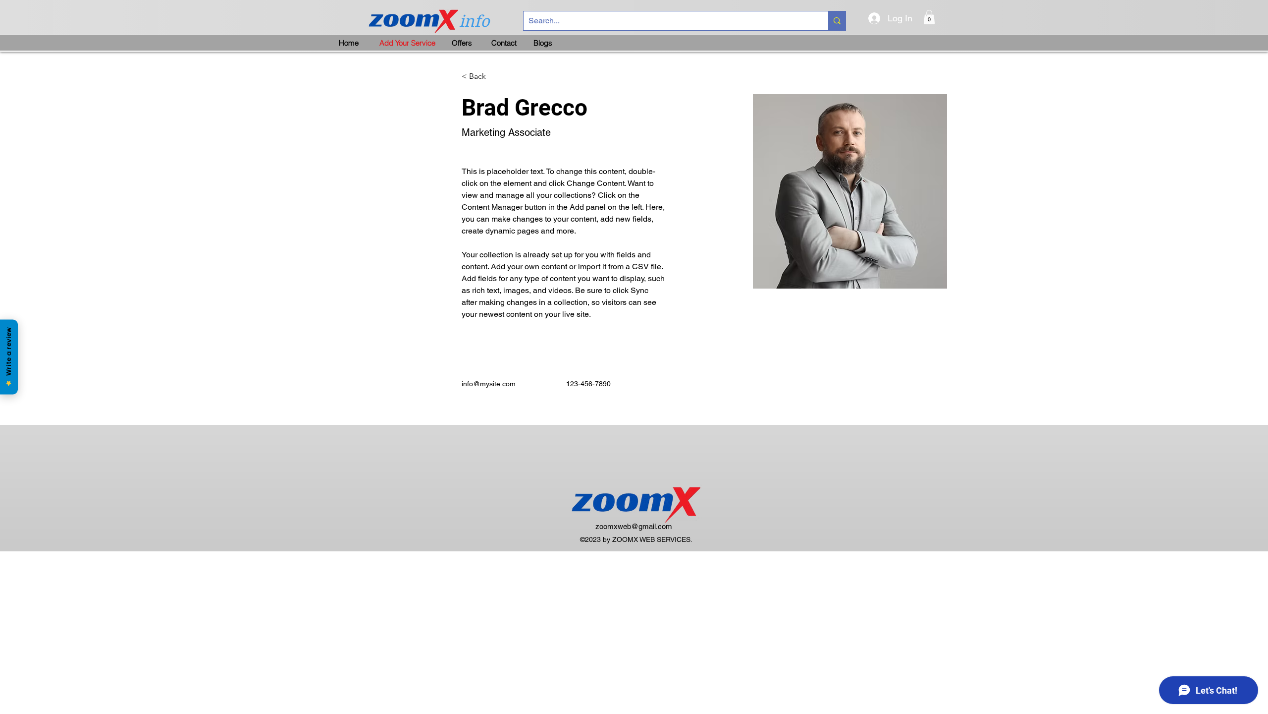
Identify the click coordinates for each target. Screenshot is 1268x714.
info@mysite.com (489, 384)
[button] (929, 17)
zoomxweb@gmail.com (633, 526)
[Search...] (836, 20)
